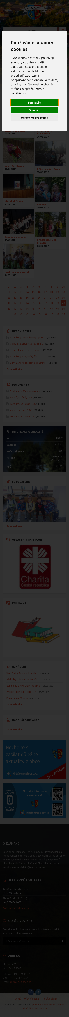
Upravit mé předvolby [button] (34, 117)
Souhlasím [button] (34, 102)
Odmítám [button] (34, 110)
